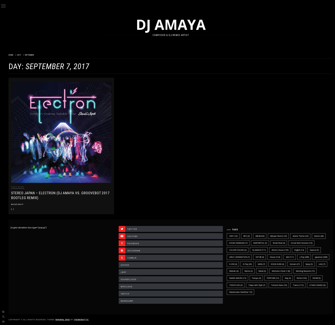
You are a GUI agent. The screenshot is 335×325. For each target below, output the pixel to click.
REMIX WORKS (17, 187)
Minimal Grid (62, 319)
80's (246, 236)
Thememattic (81, 319)
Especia (314, 250)
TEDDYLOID (236, 285)
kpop (309, 264)
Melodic (234, 271)
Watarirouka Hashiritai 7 (240, 292)
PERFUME (273, 278)
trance (298, 285)
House (275, 257)
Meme (248, 271)
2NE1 (233, 236)
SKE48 (316, 278)
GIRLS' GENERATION (239, 257)
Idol (290, 257)
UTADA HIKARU (317, 285)
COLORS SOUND (238, 250)
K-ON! (233, 264)
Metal (262, 271)
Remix (302, 278)
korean (295, 264)
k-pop (247, 264)
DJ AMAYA (171, 24)
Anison (319, 236)
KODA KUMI (277, 264)
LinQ (322, 264)
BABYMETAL (260, 243)
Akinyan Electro (278, 236)
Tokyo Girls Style (256, 285)
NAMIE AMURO (237, 278)
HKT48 (260, 257)
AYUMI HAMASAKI (238, 243)
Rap (288, 278)
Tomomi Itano (279, 285)
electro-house (280, 250)
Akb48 (259, 236)
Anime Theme (300, 236)
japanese (321, 257)
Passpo (256, 278)
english (299, 250)
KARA (261, 264)
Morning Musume (305, 271)
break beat (279, 243)
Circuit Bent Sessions (301, 243)
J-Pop (304, 257)
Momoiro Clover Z (281, 271)
